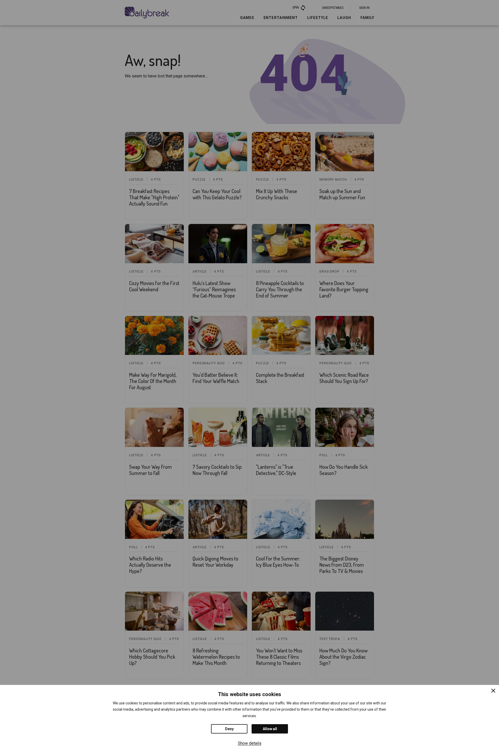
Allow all (270, 729)
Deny (229, 729)
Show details (249, 743)
